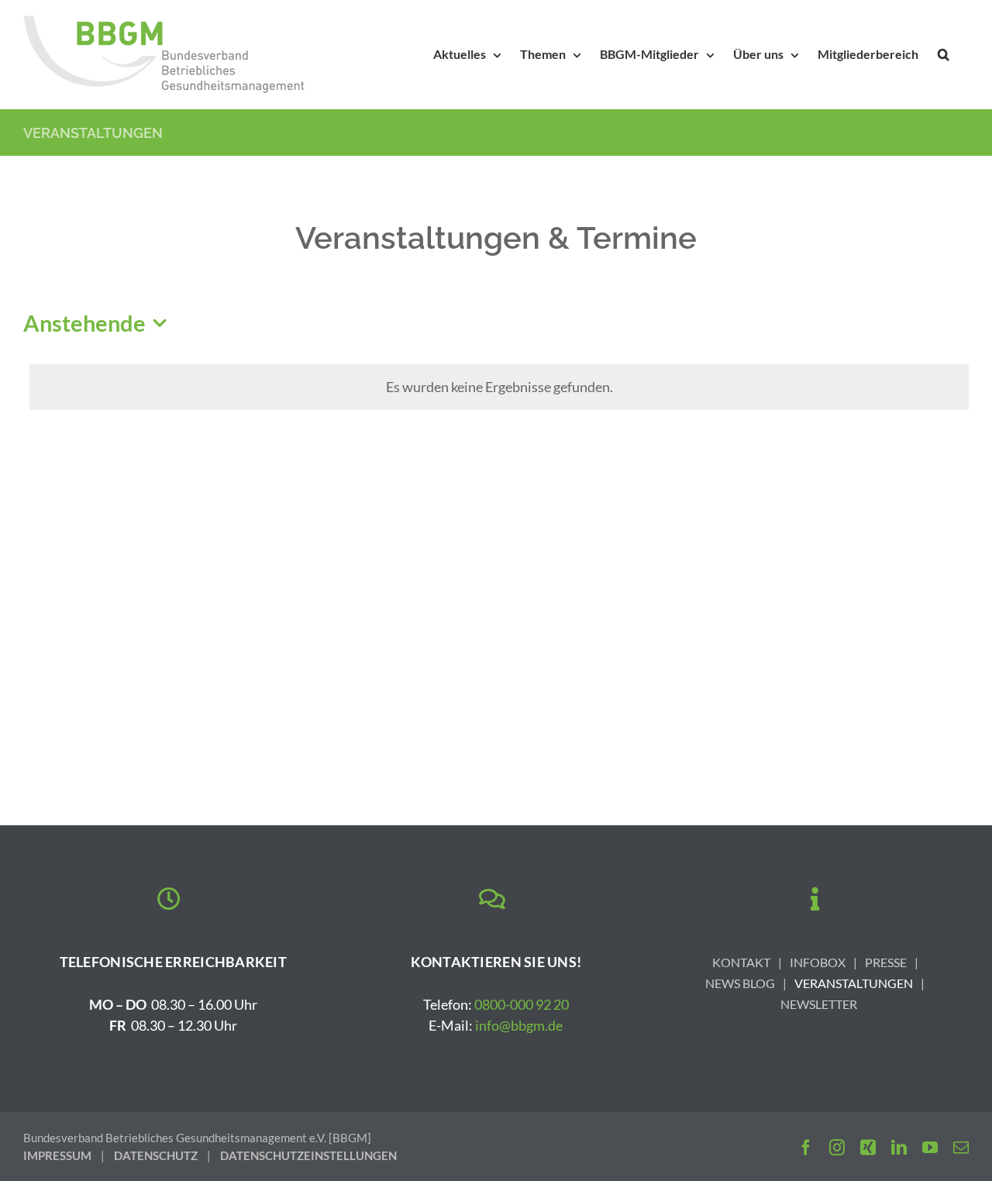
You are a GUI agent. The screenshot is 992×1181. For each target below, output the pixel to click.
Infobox (818, 962)
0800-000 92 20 (521, 1004)
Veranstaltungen (853, 983)
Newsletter (818, 1004)
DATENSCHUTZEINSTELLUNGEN (308, 1155)
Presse (886, 962)
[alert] (499, 387)
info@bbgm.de (519, 1025)
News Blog (740, 983)
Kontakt (741, 962)
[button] (943, 54)
